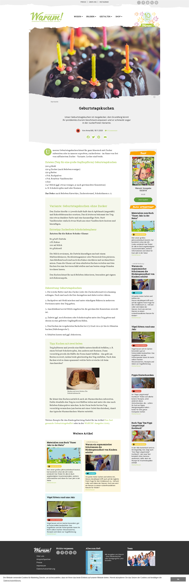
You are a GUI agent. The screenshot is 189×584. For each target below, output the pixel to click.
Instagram (104, 2)
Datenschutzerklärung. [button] (12, 580)
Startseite (54, 102)
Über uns (93, 2)
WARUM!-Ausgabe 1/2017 (96, 423)
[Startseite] (47, 17)
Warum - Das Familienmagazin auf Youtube (148, 2)
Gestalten (105, 16)
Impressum (41, 565)
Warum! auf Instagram (139, 2)
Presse (83, 2)
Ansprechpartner (44, 559)
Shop (118, 16)
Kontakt (152, 2)
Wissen (78, 16)
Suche (156, 2)
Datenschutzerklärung (44, 569)
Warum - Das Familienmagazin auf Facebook (143, 2)
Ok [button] (178, 579)
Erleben (90, 16)
